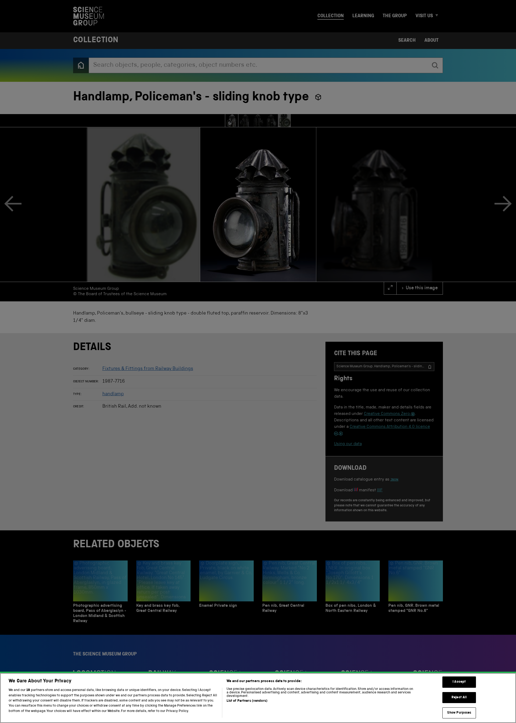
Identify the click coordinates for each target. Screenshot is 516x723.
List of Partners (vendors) (247, 701)
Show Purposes (459, 713)
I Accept (459, 682)
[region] (258, 698)
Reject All (459, 697)
